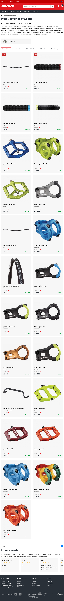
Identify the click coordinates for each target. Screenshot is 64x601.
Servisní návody (36, 585)
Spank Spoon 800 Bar (9, 245)
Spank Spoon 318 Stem (41, 164)
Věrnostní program (6, 583)
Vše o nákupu (4, 1)
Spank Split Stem (39, 204)
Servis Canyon (20, 585)
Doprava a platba (5, 581)
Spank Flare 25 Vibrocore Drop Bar (14, 408)
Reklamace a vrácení (6, 585)
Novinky (34, 581)
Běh (14, 11)
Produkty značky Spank (10, 15)
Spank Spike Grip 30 (40, 82)
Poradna (34, 583)
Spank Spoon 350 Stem (41, 245)
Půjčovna (19, 587)
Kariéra (49, 585)
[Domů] (1, 15)
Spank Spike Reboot (9, 164)
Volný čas (19, 11)
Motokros (9, 11)
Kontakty (18, 1)
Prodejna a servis (22, 578)
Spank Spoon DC (39, 408)
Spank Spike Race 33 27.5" (11, 286)
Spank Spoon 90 (8, 449)
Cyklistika (3, 11)
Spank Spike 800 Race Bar (11, 82)
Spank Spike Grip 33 (40, 123)
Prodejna (12, 1)
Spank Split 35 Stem (40, 286)
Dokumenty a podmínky (7, 587)
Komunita (50, 583)
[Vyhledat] (52, 6)
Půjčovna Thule (34, 11)
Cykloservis (26, 11)
